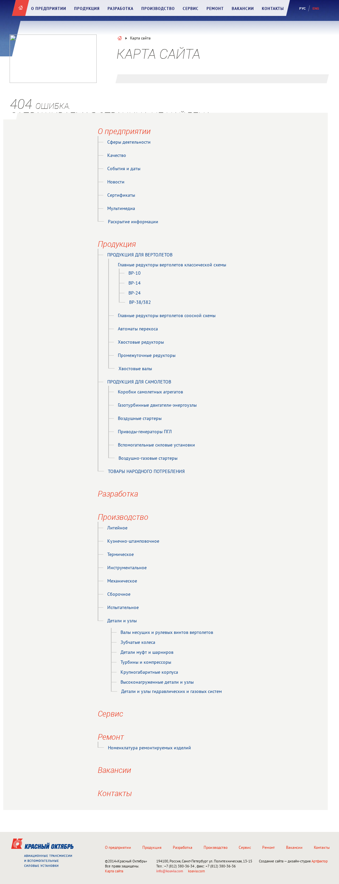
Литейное (117, 528)
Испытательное (123, 608)
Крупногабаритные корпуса (149, 672)
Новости (115, 182)
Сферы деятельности (129, 142)
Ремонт (215, 9)
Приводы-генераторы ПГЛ (145, 432)
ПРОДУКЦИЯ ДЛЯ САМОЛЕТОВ (139, 382)
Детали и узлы (122, 621)
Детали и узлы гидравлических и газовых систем (171, 692)
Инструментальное (127, 568)
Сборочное (118, 594)
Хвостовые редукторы (141, 342)
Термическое (120, 555)
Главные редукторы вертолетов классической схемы (172, 265)
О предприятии (48, 9)
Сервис (191, 9)
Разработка (120, 9)
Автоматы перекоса (138, 329)
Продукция (87, 9)
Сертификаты (121, 195)
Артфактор (320, 861)
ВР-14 (134, 283)
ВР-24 (134, 293)
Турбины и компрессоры (146, 662)
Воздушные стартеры (140, 419)
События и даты (123, 169)
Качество (116, 156)
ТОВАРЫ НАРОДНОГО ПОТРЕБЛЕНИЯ (146, 472)
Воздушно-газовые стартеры (148, 458)
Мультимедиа (121, 209)
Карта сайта (114, 871)
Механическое (122, 581)
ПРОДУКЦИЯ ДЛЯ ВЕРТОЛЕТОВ (139, 255)
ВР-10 (134, 273)
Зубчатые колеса (138, 643)
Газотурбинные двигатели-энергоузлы (157, 405)
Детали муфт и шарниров (147, 652)
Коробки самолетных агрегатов (150, 392)
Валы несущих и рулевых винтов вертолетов (167, 633)
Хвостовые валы (135, 369)
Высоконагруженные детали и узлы (157, 682)
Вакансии (243, 9)
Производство (158, 9)
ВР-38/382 (140, 303)
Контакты (273, 9)
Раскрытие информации (133, 222)
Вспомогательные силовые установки (156, 445)
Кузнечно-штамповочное (133, 541)
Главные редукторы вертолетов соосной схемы (167, 316)
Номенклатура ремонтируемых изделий (149, 748)
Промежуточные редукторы (146, 356)
